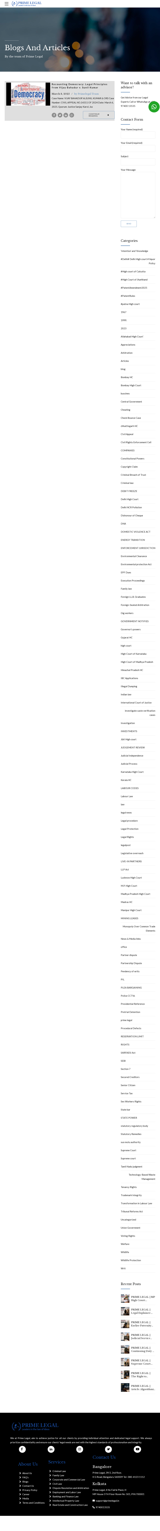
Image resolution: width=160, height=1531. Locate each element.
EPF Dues (126, 572)
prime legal (126, 1020)
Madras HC (126, 902)
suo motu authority (131, 1142)
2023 (123, 328)
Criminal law (127, 482)
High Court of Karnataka (133, 653)
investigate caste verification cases (140, 712)
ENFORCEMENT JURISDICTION (138, 548)
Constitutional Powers (132, 458)
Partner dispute (129, 955)
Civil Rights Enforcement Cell (136, 442)
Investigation (128, 723)
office (124, 946)
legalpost (126, 845)
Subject (124, 156)
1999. (124, 320)
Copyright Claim (129, 466)
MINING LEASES (129, 918)
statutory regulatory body (134, 1125)
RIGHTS (125, 1044)
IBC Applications (129, 678)
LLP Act (125, 869)
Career (26, 1494)
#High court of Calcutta (133, 271)
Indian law (126, 694)
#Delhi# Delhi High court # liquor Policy (138, 261)
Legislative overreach (132, 853)
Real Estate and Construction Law (70, 1504)
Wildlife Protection (131, 1260)
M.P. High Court (129, 885)
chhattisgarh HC (129, 426)
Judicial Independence (132, 755)
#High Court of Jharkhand (134, 279)
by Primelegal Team (86, 93)
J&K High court (128, 739)
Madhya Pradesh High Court (135, 893)
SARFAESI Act (128, 1052)
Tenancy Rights (129, 1187)
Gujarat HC (126, 637)
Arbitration (126, 352)
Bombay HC (127, 377)
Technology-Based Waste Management (142, 1176)
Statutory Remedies (131, 1134)
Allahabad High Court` (132, 336)
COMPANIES (128, 450)
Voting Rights (128, 1235)
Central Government (131, 401)
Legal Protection (129, 828)
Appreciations (128, 344)
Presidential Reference (133, 1003)
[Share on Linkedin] (65, 115)
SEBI (123, 1060)
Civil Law (57, 1483)
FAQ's (25, 1477)
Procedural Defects (131, 1028)
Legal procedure (129, 820)
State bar (125, 1109)
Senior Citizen (128, 1085)
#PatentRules (128, 295)
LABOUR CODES (130, 788)
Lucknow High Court (131, 877)
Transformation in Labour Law (136, 1203)
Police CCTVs (128, 995)
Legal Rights (127, 837)
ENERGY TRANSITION (133, 539)
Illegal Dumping (129, 686)
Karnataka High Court (132, 771)
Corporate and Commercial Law (68, 1479)
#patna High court (130, 304)
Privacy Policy (29, 1490)
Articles (125, 360)
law (122, 804)
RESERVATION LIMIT (132, 1036)
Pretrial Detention (130, 1012)
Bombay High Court (131, 385)
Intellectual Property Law (65, 1500)
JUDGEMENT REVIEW (133, 747)
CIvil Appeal (127, 434)
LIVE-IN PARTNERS (131, 861)
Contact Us (28, 1485)
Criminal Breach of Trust (133, 474)
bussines (125, 393)
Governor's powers (131, 629)
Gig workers (127, 613)
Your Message (128, 169)
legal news (126, 812)
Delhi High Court (129, 499)
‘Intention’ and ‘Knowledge (134, 251)
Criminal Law (59, 1471)
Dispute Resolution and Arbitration (70, 1488)
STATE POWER (129, 1117)
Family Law (58, 1475)
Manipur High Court (131, 910)
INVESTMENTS (129, 731)
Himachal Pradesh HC (132, 670)
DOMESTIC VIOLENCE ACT (135, 531)
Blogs (25, 1481)
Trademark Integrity (131, 1195)
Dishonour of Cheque (132, 515)
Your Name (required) (132, 129)
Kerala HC (126, 780)
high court (126, 645)
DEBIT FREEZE (129, 491)
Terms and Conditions (33, 1502)
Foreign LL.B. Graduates (133, 596)
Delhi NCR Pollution (131, 507)
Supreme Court (128, 1150)
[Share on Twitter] (60, 115)
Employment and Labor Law (66, 1492)
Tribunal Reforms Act (132, 1211)
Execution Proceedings (133, 580)
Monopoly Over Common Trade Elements (139, 928)
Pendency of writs (130, 971)
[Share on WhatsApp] (71, 115)
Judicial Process (129, 763)
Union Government (130, 1227)
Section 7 (125, 1068)
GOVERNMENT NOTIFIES (135, 621)
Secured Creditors (130, 1077)
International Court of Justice (136, 702)
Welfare (125, 1244)
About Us (27, 1473)
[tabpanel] (28, 94)
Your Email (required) (131, 142)
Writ (123, 1268)
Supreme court (128, 1158)
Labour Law (127, 796)
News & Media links (131, 938)
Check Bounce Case (131, 417)
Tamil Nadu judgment (131, 1166)
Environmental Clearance (134, 556)
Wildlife (125, 1252)
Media (25, 1498)
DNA (123, 523)
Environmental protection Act (136, 564)
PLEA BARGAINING (131, 987)
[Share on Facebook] (54, 115)
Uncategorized (128, 1219)
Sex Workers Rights (131, 1101)
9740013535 (102, 1507)
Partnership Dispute (131, 963)
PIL (122, 979)
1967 (123, 312)
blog (123, 369)
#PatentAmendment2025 (134, 287)
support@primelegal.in (107, 1500)
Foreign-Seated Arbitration (135, 605)
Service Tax (127, 1093)
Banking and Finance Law (65, 1496)
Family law (126, 588)
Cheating (125, 409)
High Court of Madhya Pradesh (137, 661)
